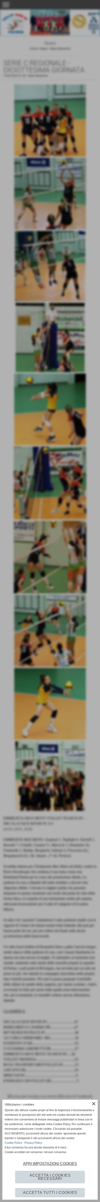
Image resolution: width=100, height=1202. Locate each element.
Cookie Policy (13, 1142)
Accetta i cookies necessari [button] (50, 1177)
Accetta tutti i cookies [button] (50, 1193)
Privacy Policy (33, 1142)
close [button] (94, 1103)
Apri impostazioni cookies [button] (50, 1164)
